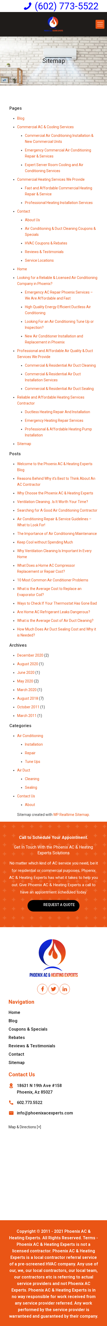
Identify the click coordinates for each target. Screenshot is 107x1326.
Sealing (31, 787)
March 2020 (27, 690)
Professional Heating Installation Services (59, 203)
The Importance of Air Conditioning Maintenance (57, 533)
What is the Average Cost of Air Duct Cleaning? (55, 620)
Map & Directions (22, 1127)
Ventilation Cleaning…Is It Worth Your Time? (52, 502)
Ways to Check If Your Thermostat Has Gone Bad (57, 603)
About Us (32, 220)
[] (39, 1127)
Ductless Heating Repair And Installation (57, 412)
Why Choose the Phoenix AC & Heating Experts (55, 493)
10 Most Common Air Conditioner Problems (52, 580)
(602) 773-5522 (66, 6)
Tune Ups (32, 762)
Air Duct (23, 770)
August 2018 (27, 698)
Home (22, 269)
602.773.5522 (29, 1102)
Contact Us (26, 796)
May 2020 (25, 681)
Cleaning (32, 779)
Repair (30, 753)
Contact (23, 211)
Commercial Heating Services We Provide (51, 179)
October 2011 (28, 707)
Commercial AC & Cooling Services (45, 127)
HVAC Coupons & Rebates (46, 243)
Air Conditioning (30, 736)
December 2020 (30, 655)
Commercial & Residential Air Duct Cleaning (60, 365)
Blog (20, 118)
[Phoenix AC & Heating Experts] (53, 24)
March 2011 (27, 716)
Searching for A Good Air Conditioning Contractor (57, 510)
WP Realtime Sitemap (71, 815)
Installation (34, 744)
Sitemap (24, 444)
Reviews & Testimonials (44, 252)
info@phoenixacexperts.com (45, 1113)
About (30, 805)
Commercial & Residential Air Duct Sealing (59, 389)
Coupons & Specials (28, 1029)
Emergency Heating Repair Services (54, 420)
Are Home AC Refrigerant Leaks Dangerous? (53, 612)
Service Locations (39, 260)
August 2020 (27, 664)
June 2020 (26, 672)
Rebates (17, 1037)
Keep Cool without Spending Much (45, 542)
